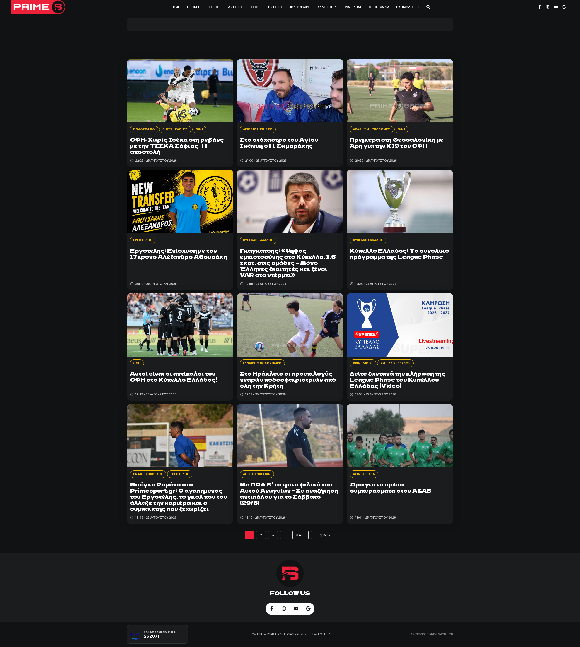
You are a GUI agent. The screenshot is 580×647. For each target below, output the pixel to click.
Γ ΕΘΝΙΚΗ (194, 7)
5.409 (300, 535)
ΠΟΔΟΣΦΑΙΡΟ (300, 7)
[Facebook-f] (540, 7)
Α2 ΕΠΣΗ (235, 7)
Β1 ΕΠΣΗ (255, 7)
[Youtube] (556, 7)
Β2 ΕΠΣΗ (275, 7)
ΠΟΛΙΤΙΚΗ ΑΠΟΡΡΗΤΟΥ (266, 634)
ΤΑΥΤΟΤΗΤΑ (321, 634)
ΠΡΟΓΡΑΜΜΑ (379, 7)
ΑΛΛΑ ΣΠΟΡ (327, 7)
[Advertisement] (290, 44)
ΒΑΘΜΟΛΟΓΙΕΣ (408, 7)
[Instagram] (548, 7)
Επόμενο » (323, 535)
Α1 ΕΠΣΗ (215, 7)
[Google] (564, 7)
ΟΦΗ (176, 7)
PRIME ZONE (352, 7)
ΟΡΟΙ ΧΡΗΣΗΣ (297, 634)
